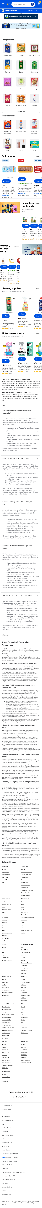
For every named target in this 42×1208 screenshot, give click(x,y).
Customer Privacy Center (9, 1161)
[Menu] (3, 4)
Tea (22, 925)
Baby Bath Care (5, 1060)
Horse (22, 1025)
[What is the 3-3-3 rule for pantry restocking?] (37, 595)
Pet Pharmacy (24, 1033)
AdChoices (5, 1168)
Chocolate (4, 935)
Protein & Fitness (6, 1033)
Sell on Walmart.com (8, 1120)
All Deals (23, 1044)
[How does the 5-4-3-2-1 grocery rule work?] (37, 458)
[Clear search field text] (30, 4)
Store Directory (6, 1109)
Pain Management (6, 1017)
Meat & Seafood (6, 874)
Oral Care (4, 985)
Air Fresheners (24, 968)
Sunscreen (24, 1000)
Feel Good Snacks (6, 904)
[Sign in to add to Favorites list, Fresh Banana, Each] (12, 260)
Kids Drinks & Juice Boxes (27, 917)
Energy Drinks (24, 915)
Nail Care (23, 998)
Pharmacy (5, 1183)
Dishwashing (24, 965)
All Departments (7, 1105)
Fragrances (24, 992)
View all (38, 156)
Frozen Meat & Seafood (27, 890)
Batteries (23, 973)
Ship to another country (26, 16)
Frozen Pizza (24, 887)
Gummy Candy (5, 938)
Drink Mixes (24, 920)
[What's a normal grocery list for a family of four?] (37, 502)
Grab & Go (4, 920)
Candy (3, 912)
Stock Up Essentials (26, 1062)
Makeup (23, 990)
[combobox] (23, 4)
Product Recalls (6, 1128)
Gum (3, 925)
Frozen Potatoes (25, 895)
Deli (3, 882)
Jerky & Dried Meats (7, 933)
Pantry (3, 907)
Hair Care (23, 985)
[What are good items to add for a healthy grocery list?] (37, 411)
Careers (4, 1113)
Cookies (4, 941)
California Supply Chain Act (10, 1153)
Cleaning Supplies (25, 952)
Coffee (22, 922)
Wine (3, 952)
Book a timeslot (21, 28)
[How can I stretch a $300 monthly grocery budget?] (37, 546)
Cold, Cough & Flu (6, 1020)
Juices (22, 909)
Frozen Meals (24, 877)
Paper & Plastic (25, 950)
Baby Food (4, 1055)
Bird (22, 1022)
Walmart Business (7, 1187)
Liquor (3, 955)
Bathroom (23, 955)
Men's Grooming (6, 990)
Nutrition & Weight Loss (8, 1027)
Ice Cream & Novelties (26, 872)
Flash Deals (24, 1049)
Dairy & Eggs (5, 877)
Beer (3, 950)
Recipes (4, 1074)
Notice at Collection (8, 1165)
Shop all (4, 869)
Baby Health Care (6, 1062)
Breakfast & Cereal (6, 909)
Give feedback (21, 1097)
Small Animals (24, 1017)
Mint (3, 928)
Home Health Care (6, 1025)
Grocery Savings (25, 1060)
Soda (22, 904)
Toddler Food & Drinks (7, 1065)
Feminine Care (5, 987)
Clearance (23, 1047)
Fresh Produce (5, 872)
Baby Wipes (5, 1049)
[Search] (32, 4)
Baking (3, 915)
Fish (22, 1014)
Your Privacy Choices (11, 1157)
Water (22, 907)
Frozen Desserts (25, 893)
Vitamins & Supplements (8, 1030)
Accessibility (5, 1131)
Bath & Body (5, 982)
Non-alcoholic (5, 957)
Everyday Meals (6, 1077)
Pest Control (24, 970)
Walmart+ (23, 1057)
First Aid (4, 1012)
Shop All (4, 947)
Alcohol (23, 933)
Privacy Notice (6, 1150)
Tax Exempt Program (8, 1135)
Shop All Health (6, 1007)
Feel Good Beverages (26, 930)
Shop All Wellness (6, 1009)
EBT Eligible (5, 1068)
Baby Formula (5, 1052)
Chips (3, 930)
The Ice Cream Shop (26, 874)
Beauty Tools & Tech (26, 995)
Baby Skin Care (5, 1057)
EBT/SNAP (24, 1055)
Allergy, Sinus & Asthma (8, 1014)
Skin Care (23, 987)
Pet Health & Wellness (26, 1030)
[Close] (35, 16)
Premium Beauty (25, 982)
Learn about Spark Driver (9, 1176)
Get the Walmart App (8, 1139)
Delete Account (6, 1194)
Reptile (23, 1020)
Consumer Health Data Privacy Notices (13, 1172)
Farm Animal (24, 1027)
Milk (22, 928)
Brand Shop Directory (8, 1179)
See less (19, 111)
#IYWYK (4, 1190)
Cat (22, 1012)
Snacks (3, 902)
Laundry (23, 957)
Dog (22, 1009)
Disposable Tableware (26, 963)
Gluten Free (5, 917)
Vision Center (5, 1038)
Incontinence (5, 995)
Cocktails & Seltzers (7, 960)
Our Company (6, 1116)
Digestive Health (6, 1022)
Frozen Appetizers (25, 880)
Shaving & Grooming (7, 992)
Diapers (4, 1047)
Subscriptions (24, 1052)
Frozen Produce (25, 882)
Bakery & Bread (5, 880)
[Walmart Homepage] (8, 4)
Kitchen (23, 960)
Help (3, 1124)
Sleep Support (5, 1035)
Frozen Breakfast (25, 885)
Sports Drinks (24, 912)
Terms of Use (5, 1146)
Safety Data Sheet (7, 1142)
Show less (5, 635)
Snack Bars (4, 922)
